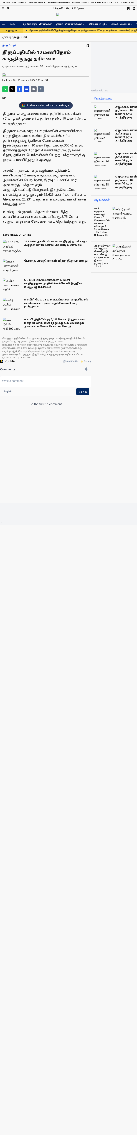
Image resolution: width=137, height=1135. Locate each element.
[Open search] (8, 8)
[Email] (34, 89)
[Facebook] (19, 89)
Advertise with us (97, 90)
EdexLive (113, 2)
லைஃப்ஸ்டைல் (120, 24)
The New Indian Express (13, 2)
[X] (12, 89)
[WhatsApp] (5, 89)
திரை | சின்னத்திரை (69, 24)
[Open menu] (3, 8)
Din (4, 98)
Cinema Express (80, 2)
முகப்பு (14, 24)
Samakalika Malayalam (58, 2)
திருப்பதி (9, 45)
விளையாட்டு (97, 24)
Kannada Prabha (37, 2)
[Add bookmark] (87, 45)
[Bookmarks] (128, 8)
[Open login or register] (134, 8)
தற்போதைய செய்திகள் (37, 24)
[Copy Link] (41, 89)
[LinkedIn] (26, 89)
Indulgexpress (98, 2)
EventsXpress (127, 2)
